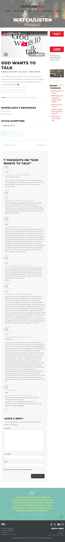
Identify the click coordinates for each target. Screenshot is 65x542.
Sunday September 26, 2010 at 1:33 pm (19, 294)
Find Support (33, 11)
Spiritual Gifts (32, 97)
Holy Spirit (10, 97)
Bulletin (61, 533)
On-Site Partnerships (56, 535)
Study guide (6, 114)
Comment (7, 428)
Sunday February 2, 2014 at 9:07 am (18, 395)
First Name (7, 454)
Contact (24, 1)
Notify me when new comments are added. (19, 469)
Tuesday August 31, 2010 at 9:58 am (17, 174)
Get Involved (19, 11)
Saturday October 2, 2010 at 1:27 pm (18, 337)
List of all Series (57, 34)
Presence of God (21, 97)
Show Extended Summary (13, 89)
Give (16, 1)
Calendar (33, 1)
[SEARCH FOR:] (12, 1)
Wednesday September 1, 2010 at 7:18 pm (20, 200)
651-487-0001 (5, 532)
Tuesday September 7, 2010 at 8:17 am (19, 265)
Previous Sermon (9, 145)
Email (6, 462)
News (57, 11)
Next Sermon (41, 145)
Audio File (6, 111)
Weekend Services (46, 1)
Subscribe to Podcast (12, 133)
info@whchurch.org (8, 534)
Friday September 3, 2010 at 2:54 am (18, 227)
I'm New (8, 11)
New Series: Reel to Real (56, 118)
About (61, 531)
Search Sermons (57, 49)
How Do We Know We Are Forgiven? (57, 111)
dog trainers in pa (11, 390)
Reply (7, 190)
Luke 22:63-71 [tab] (9, 125)
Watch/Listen (47, 11)
